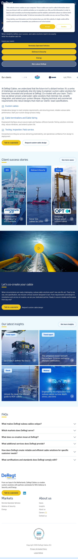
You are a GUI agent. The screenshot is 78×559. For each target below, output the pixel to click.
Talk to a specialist (11, 143)
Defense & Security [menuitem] (8, 506)
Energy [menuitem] (4, 509)
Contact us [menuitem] (43, 516)
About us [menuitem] (42, 509)
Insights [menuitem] (42, 506)
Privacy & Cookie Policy (38, 549)
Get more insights (67, 324)
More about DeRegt (39, 64)
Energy (39, 58)
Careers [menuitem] (43, 512)
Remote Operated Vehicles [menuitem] (11, 503)
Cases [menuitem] (41, 503)
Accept (47, 26)
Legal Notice (38, 553)
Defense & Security (39, 52)
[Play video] (39, 251)
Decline (63, 26)
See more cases (68, 160)
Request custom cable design (36, 143)
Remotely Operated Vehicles (39, 46)
